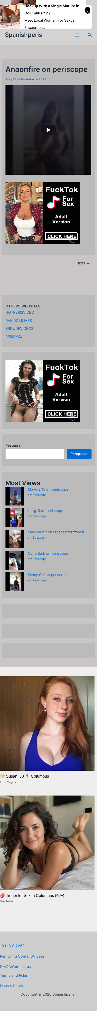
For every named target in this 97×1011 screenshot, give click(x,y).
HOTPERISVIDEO (19, 312)
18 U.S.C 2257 (12, 946)
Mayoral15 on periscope (48, 489)
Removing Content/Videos (22, 956)
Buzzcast (39, 537)
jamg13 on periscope (45, 510)
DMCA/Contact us (15, 967)
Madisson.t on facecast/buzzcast (56, 532)
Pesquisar (13, 445)
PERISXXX (13, 337)
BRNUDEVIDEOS (19, 328)
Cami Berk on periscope (48, 553)
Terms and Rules (14, 975)
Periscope (40, 495)
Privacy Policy (11, 986)
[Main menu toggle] (77, 35)
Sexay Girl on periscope (48, 575)
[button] (90, 35)
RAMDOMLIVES (18, 320)
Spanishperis (23, 34)
